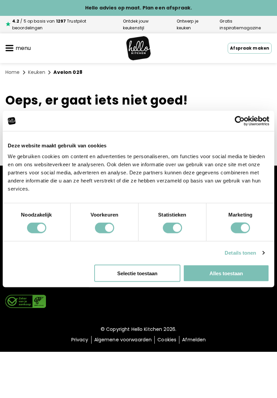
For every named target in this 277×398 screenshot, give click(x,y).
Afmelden (194, 339)
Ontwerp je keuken (187, 24)
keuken (37, 72)
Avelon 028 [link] (67, 72)
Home (12, 72)
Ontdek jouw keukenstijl (136, 24)
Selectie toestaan (137, 273)
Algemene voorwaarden (123, 339)
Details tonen (240, 253)
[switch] (104, 228)
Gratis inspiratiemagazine (240, 24)
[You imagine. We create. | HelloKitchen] (138, 48)
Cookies (166, 339)
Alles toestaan (226, 273)
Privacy (80, 339)
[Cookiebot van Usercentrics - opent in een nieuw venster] (239, 121)
